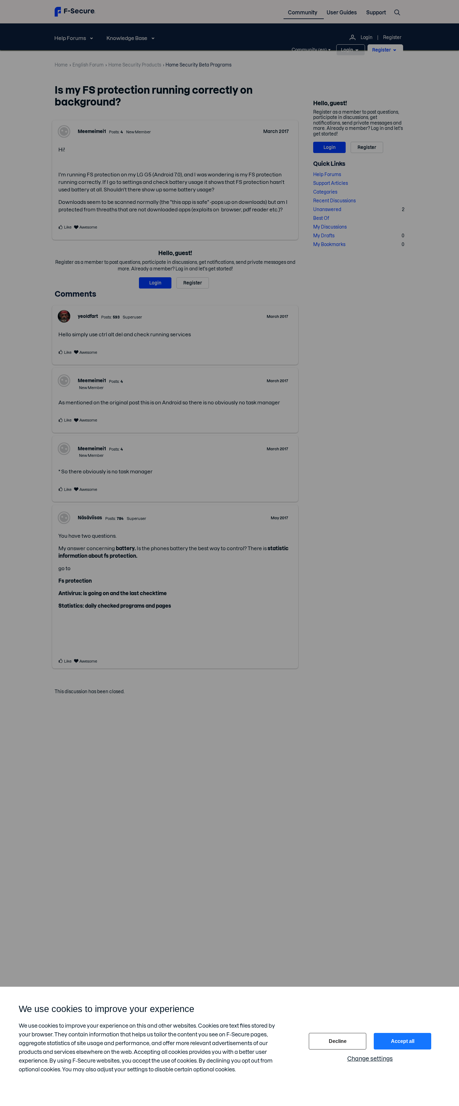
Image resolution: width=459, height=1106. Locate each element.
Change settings (370, 1059)
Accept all (402, 1041)
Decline (338, 1041)
